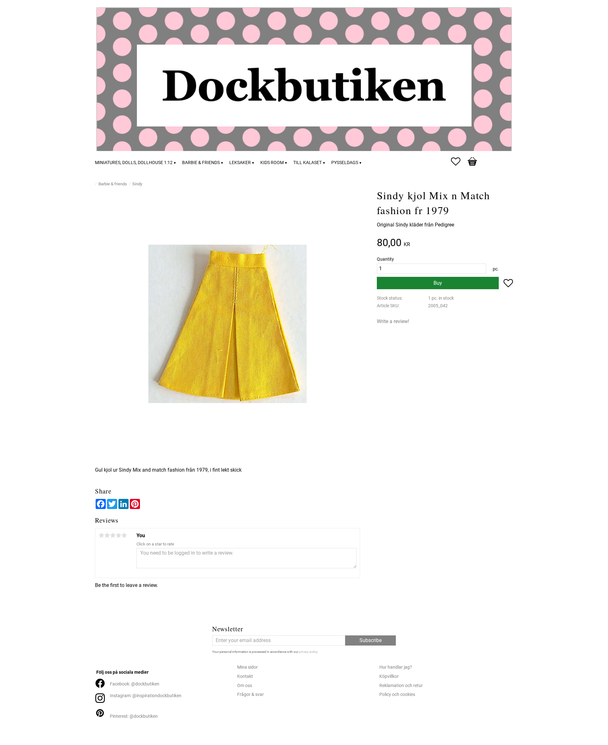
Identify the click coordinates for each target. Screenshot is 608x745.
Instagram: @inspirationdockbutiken (145, 695)
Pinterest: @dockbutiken (134, 716)
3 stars (113, 535)
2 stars (107, 535)
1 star (101, 535)
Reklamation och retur (401, 685)
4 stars (118, 535)
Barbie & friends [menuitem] (201, 162)
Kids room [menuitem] (272, 162)
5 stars (124, 535)
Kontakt (245, 676)
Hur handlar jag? (395, 667)
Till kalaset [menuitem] (307, 162)
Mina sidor (247, 667)
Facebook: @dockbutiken (134, 684)
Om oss (244, 685)
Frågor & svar (250, 694)
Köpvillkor (389, 676)
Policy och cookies (397, 694)
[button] (459, 161)
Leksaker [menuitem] (240, 162)
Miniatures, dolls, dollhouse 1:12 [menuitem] (134, 162)
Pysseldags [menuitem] (344, 162)
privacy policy (308, 651)
